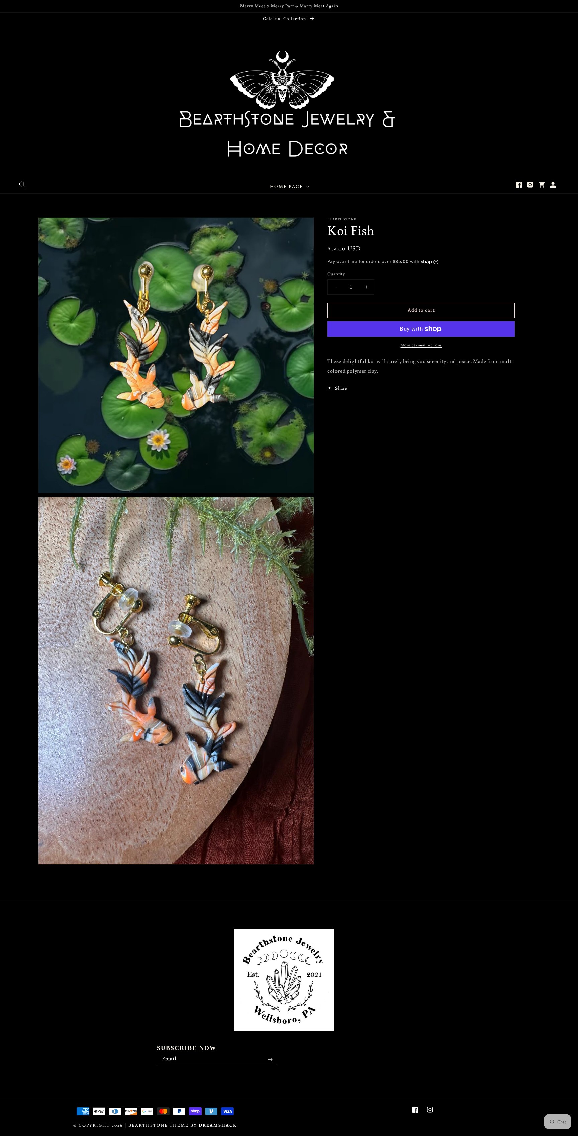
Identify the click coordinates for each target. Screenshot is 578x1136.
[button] (22, 184)
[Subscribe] (270, 1059)
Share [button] (341, 388)
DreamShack (218, 1125)
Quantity (336, 274)
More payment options (421, 344)
